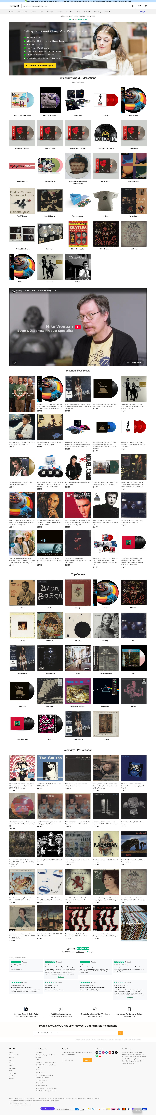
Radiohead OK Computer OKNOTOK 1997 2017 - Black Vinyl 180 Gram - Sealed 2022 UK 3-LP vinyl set (50, 484)
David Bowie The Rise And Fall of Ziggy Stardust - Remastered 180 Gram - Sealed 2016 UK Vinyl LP (132, 484)
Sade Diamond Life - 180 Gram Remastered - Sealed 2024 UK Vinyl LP (49, 560)
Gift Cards (39, 1070)
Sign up (87, 1060)
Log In (143, 12)
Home (11, 12)
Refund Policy (40, 1072)
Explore (60, 12)
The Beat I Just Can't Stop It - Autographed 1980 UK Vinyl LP (76, 935)
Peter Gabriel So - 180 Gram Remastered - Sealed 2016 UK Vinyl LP (105, 522)
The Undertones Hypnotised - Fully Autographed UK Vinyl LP (49, 823)
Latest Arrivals (22, 12)
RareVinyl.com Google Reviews (45, 1091)
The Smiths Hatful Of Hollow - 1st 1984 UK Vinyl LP (49, 785)
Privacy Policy (40, 1083)
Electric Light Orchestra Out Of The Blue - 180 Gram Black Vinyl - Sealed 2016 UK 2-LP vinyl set (22, 522)
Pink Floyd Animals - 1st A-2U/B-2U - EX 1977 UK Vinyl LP (50, 935)
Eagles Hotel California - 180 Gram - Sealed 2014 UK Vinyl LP (49, 443)
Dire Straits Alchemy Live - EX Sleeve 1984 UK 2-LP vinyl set (20, 899)
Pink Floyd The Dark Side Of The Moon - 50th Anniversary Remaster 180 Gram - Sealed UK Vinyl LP (77, 444)
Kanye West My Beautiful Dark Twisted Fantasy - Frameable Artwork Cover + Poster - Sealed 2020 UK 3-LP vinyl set (132, 561)
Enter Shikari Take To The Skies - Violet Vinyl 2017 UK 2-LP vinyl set (133, 899)
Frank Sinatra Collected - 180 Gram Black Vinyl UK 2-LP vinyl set (105, 405)
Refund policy (30, 1098)
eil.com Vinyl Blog (41, 1085)
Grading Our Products (42, 1078)
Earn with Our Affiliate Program (46, 1062)
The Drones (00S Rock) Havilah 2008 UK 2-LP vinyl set (76, 785)
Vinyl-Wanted (33, 1016)
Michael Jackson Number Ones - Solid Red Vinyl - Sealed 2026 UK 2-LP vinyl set (133, 444)
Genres (33, 12)
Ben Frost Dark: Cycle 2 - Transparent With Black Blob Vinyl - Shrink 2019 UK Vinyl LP (22, 862)
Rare (42, 12)
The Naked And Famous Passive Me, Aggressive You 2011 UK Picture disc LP (22, 824)
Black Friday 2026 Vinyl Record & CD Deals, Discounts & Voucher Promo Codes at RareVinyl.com (73, 1098)
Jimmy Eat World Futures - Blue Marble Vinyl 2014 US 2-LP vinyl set (105, 823)
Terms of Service (41, 1080)
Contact (107, 12)
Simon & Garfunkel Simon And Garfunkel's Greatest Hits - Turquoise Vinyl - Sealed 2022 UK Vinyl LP (22, 560)
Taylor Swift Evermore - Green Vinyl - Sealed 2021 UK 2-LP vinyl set (105, 483)
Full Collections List (41, 1098)
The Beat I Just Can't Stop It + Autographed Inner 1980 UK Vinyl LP (105, 935)
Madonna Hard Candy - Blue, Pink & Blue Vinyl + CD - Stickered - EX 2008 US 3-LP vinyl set (21, 786)
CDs (79, 12)
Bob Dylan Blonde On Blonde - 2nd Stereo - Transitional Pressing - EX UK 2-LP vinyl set (105, 786)
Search (11, 1098)
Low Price (70, 12)
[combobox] (76, 6)
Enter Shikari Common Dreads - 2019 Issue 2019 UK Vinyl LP (76, 899)
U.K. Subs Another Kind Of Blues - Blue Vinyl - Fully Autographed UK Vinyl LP (132, 786)
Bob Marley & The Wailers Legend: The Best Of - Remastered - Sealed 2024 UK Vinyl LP (49, 522)
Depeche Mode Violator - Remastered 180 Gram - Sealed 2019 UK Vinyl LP (78, 560)
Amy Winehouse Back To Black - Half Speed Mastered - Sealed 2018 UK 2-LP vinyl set (78, 406)
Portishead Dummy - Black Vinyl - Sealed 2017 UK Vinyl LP (132, 521)
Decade (50, 12)
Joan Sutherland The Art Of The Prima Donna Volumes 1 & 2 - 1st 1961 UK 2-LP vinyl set (22, 936)
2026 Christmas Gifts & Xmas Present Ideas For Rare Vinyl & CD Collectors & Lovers (31, 1100)
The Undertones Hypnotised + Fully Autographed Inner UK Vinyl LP (77, 823)
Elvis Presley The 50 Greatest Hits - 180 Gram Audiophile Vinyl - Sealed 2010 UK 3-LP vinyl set (77, 522)
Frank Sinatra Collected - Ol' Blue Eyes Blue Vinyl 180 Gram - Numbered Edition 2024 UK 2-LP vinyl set (104, 445)
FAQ (57, 1100)
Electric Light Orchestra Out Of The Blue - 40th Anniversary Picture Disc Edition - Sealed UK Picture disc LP (50, 406)
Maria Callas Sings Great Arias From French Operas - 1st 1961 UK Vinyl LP (105, 899)
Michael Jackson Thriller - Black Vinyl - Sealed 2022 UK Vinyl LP (22, 443)
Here (81, 82)
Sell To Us (87, 12)
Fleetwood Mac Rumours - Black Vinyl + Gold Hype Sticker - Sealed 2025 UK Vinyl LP (132, 406)
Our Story (97, 12)
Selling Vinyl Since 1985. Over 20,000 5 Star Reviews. (78, 16)
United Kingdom (63, 1109)
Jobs (37, 1060)
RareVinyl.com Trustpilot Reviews (46, 1088)
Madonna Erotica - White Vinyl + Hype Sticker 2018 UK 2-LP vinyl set (49, 899)
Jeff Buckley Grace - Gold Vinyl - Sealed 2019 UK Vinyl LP (20, 483)
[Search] (133, 6)
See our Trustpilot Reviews (44, 1075)
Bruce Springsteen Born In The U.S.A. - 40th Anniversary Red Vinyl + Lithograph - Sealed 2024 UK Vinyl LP (105, 561)
